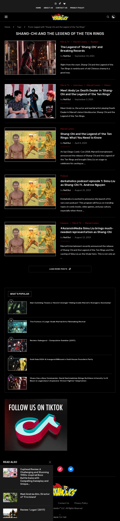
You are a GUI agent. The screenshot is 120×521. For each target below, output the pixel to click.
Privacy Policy (77, 8)
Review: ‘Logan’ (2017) (32, 510)
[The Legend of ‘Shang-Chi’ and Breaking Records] (30, 58)
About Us (48, 8)
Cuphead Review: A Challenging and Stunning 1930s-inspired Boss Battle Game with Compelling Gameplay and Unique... (34, 476)
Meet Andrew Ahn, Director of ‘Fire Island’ (35, 495)
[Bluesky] (64, 3)
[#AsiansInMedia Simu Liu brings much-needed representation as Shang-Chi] (30, 239)
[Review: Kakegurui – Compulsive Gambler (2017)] (17, 345)
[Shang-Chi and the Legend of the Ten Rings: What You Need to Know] (30, 145)
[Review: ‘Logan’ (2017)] (10, 513)
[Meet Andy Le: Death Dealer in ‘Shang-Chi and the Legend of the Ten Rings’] (30, 101)
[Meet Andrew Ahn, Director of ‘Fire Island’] (10, 497)
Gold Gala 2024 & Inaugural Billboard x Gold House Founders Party (61, 359)
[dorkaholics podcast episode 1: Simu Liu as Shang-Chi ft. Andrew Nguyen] (30, 192)
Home (38, 8)
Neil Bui (67, 56)
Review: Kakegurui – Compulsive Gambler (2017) (52, 340)
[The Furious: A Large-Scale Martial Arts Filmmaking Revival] (17, 326)
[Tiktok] (60, 3)
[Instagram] (55, 3)
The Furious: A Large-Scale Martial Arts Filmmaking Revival (58, 322)
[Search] (108, 16)
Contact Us (61, 8)
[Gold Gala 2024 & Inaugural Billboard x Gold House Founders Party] (17, 364)
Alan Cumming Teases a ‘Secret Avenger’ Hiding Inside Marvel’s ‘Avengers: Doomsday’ (70, 303)
